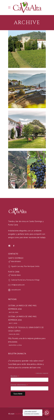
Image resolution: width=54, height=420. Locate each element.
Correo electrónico (19, 385)
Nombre (15, 376)
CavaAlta (18, 414)
